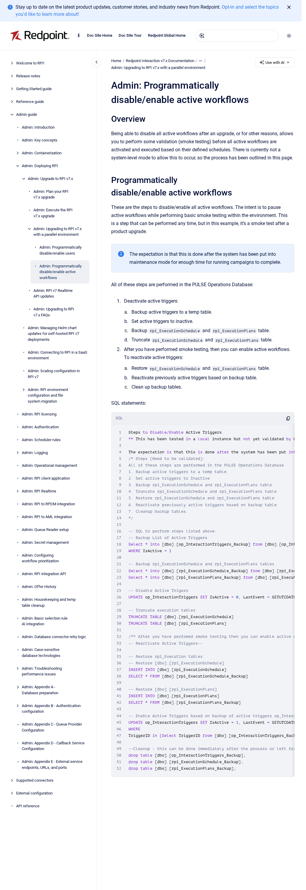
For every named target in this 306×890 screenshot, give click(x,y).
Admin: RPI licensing (39, 414)
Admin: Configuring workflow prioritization (40, 558)
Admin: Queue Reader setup (45, 529)
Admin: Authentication (40, 427)
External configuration (34, 793)
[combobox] (237, 35)
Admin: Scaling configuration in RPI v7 (54, 374)
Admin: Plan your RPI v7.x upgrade (50, 194)
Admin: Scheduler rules (41, 440)
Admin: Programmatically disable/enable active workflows (60, 272)
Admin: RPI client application (46, 478)
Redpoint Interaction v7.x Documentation (79, 36)
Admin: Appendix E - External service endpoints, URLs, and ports (52, 764)
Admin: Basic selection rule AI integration (45, 621)
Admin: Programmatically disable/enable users (60, 250)
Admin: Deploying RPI (40, 166)
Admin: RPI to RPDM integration (48, 504)
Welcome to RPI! (30, 63)
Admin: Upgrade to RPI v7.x (50, 178)
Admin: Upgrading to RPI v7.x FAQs (53, 312)
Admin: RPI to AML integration (47, 517)
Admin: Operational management (49, 465)
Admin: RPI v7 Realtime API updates (53, 293)
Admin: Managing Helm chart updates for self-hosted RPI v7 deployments (53, 334)
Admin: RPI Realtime (39, 491)
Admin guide (26, 114)
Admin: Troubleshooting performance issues (42, 671)
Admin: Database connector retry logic (54, 637)
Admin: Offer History (39, 586)
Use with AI (274, 62)
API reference (27, 806)
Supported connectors (34, 780)
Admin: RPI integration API (44, 574)
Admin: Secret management (45, 542)
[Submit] (202, 36)
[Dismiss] (289, 7)
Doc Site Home (99, 35)
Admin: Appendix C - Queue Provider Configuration (52, 727)
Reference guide (30, 101)
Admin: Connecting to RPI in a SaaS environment (57, 355)
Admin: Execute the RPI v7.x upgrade (53, 213)
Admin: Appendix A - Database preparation (40, 690)
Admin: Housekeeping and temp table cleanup (49, 602)
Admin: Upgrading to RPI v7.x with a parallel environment (57, 232)
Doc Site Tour (130, 35)
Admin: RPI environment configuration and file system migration (48, 395)
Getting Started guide (34, 89)
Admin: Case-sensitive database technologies (41, 652)
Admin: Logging (35, 452)
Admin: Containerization (42, 153)
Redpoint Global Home (167, 35)
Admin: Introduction (38, 127)
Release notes (28, 76)
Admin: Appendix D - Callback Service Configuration (53, 746)
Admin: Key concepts (39, 140)
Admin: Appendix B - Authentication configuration (51, 708)
